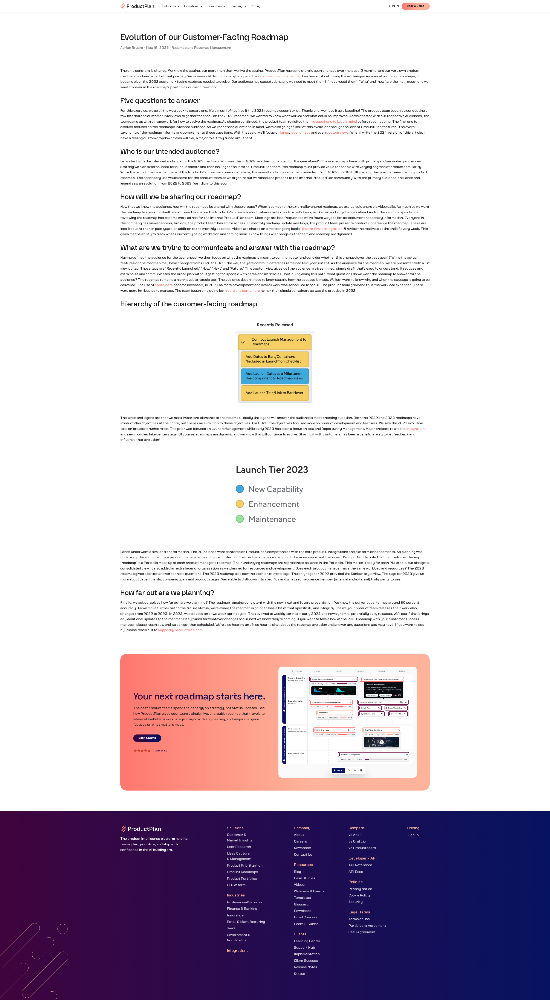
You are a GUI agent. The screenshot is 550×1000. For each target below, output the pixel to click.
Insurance (235, 915)
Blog (297, 871)
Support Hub (304, 947)
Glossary (301, 904)
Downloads (303, 911)
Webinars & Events (309, 891)
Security (355, 902)
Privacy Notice (360, 889)
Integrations (238, 951)
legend (296, 132)
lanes (284, 132)
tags (306, 132)
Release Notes (305, 967)
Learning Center (307, 941)
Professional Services (245, 902)
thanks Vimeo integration (322, 229)
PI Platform (236, 885)
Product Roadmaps (242, 872)
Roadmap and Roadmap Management (201, 47)
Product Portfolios (242, 878)
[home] (137, 6)
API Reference (360, 865)
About (299, 835)
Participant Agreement (367, 925)
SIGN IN (393, 6)
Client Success (306, 960)
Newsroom (302, 848)
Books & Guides (306, 924)
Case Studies (304, 878)
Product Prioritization (245, 865)
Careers (300, 841)
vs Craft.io (357, 841)
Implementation (307, 954)
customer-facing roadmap (279, 76)
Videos (299, 884)
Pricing (413, 828)
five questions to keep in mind (333, 121)
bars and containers (243, 290)
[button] (171, 6)
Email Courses (305, 917)
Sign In (413, 835)
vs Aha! (354, 835)
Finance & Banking (242, 908)
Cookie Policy (359, 895)
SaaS (231, 928)
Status (299, 974)
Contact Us (303, 854)
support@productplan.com (180, 630)
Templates (302, 897)
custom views (337, 132)
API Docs (355, 871)
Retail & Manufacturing (246, 922)
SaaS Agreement (362, 932)
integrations (416, 429)
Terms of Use (359, 919)
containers (164, 285)
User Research (239, 847)
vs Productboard (362, 848)
